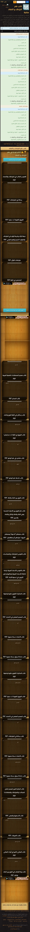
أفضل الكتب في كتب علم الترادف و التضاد (18, 28)
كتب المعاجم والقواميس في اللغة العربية (17, 40)
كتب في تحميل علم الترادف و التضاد (12, 911)
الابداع (27, 144)
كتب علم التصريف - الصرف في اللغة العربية (17, 60)
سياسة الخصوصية (11, 920)
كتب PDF (3, 2)
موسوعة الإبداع (13, 929)
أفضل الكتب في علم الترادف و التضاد (14, 310)
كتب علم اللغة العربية (22, 37)
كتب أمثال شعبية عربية (21, 57)
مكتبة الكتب (23, 920)
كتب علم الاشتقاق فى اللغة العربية (18, 67)
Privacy (10, 921)
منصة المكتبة (18, 920)
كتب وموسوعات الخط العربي (19, 48)
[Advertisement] (14, 296)
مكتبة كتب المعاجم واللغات (22, 34)
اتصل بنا (19, 921)
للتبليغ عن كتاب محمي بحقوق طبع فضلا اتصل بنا (13, 916)
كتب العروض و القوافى (21, 54)
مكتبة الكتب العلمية (23, 106)
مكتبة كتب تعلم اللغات (23, 70)
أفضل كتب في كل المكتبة (14, 159)
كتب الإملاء (23, 63)
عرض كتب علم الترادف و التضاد (21, 31)
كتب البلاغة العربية (22, 46)
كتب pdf (16, 921)
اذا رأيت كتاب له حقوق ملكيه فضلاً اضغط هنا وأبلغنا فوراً (12, 926)
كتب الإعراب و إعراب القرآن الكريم (18, 51)
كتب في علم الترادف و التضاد (22, 145)
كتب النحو (24, 43)
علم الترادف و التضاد (24, 911)
